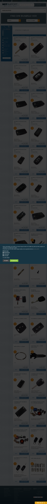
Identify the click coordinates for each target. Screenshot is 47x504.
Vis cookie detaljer (6, 257)
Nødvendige (6, 251)
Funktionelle (6, 254)
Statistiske (6, 255)
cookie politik (36, 249)
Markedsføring (7, 252)
